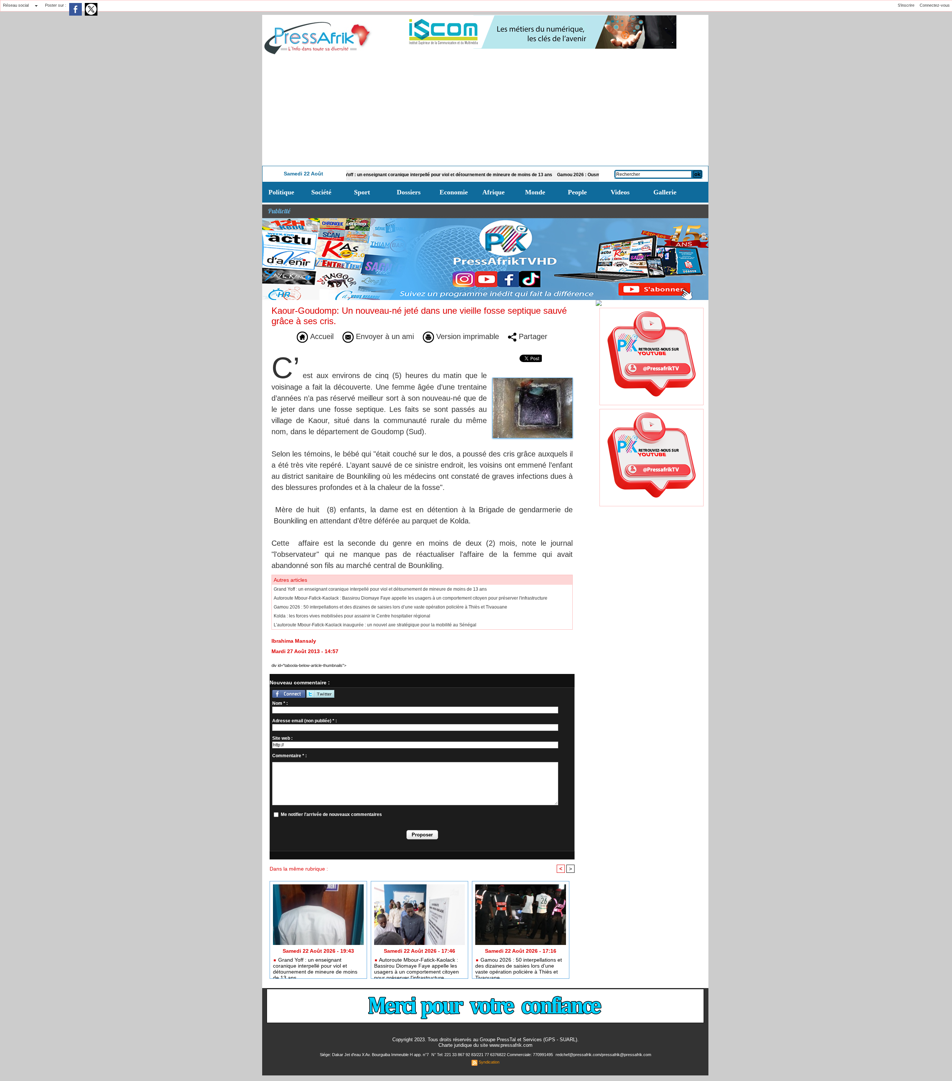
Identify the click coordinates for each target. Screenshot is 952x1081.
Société (321, 192)
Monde (535, 192)
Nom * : (280, 703)
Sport (362, 192)
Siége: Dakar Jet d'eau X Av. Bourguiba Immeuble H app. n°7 (375, 1054)
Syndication (489, 1062)
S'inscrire (906, 5)
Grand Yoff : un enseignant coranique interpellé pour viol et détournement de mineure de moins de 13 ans (401, 174)
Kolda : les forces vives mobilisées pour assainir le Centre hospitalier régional (352, 616)
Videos (620, 192)
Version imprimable (466, 336)
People (577, 192)
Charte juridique (455, 1045)
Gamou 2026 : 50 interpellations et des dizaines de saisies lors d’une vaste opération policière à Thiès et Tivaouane (390, 607)
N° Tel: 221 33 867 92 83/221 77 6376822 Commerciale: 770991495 (492, 1054)
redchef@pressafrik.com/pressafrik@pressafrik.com (603, 1054)
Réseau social (16, 5)
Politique (281, 192)
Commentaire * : (289, 755)
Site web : (282, 738)
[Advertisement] (485, 110)
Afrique (493, 192)
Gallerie (664, 192)
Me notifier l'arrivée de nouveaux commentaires (331, 814)
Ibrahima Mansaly (293, 641)
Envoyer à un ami (384, 336)
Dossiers (409, 192)
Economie (454, 192)
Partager (532, 336)
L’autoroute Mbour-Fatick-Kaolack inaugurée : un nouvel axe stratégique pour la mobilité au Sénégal (375, 624)
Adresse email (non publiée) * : (304, 720)
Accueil (321, 336)
